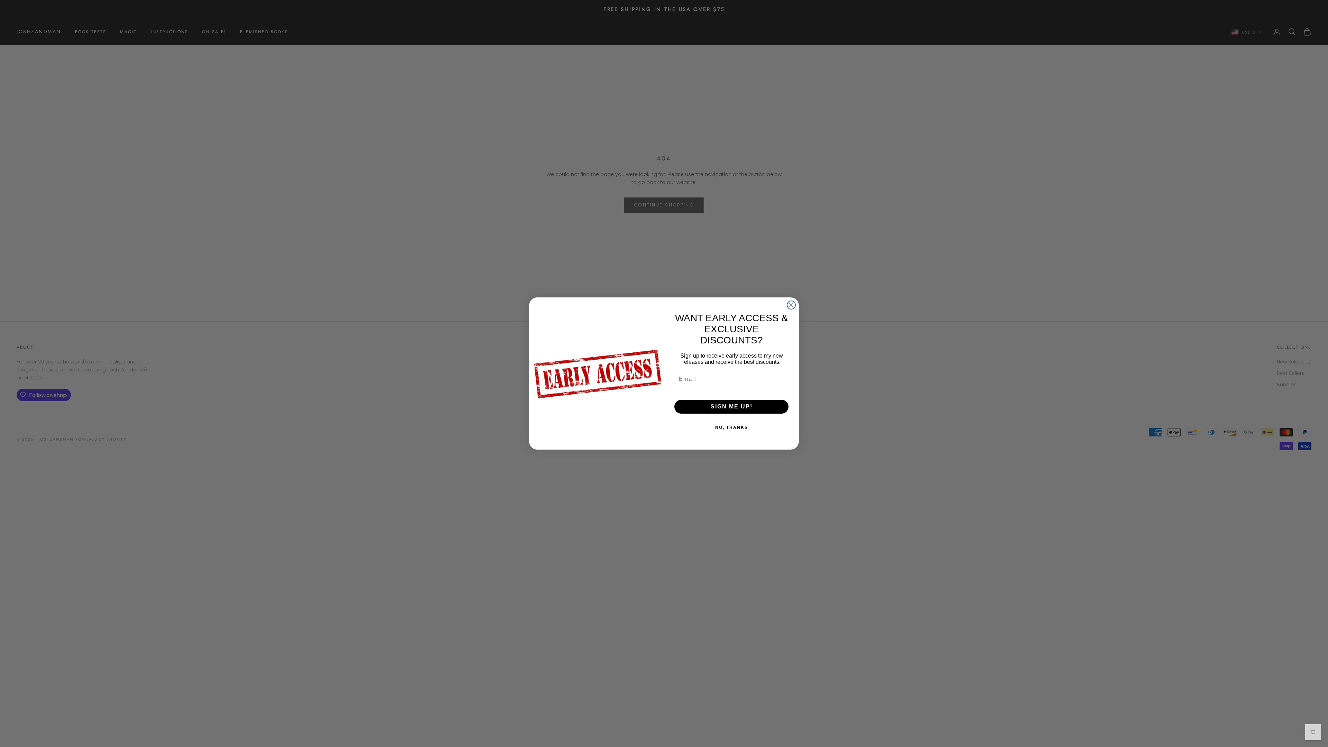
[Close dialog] (791, 305)
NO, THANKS (731, 427)
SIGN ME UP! (732, 406)
